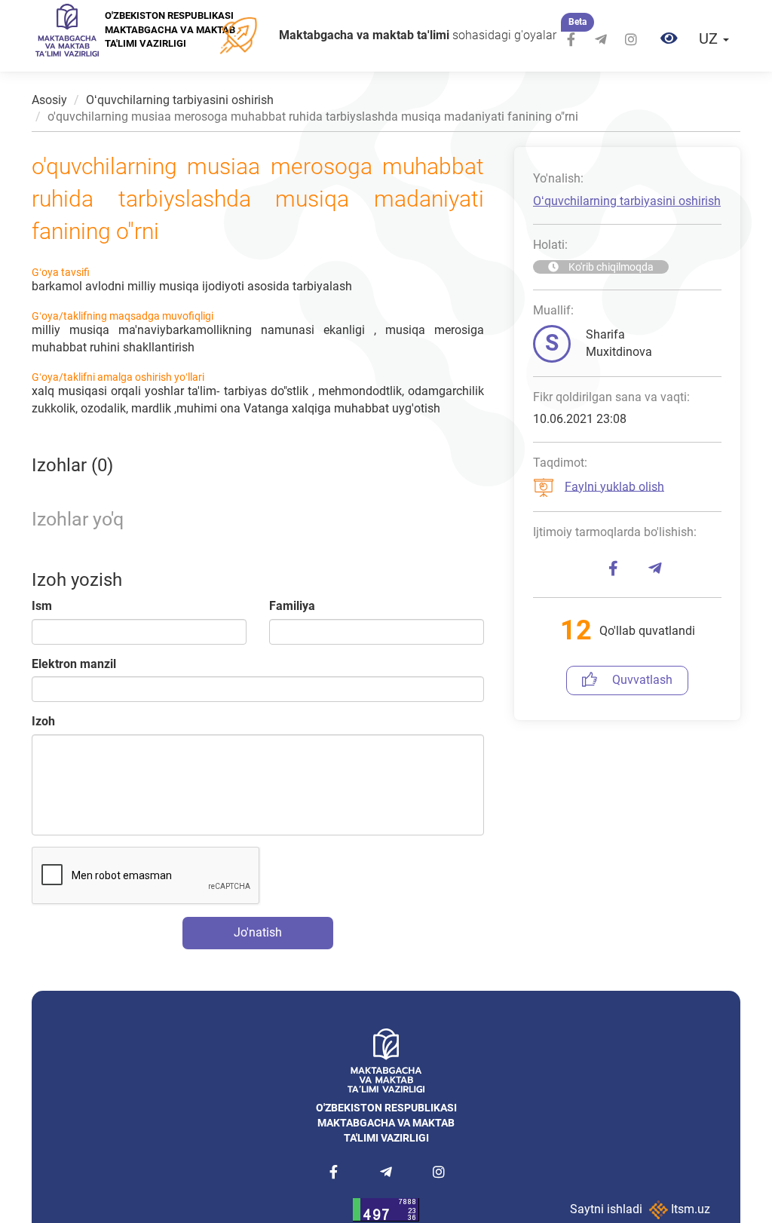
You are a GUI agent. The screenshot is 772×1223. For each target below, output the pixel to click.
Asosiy (49, 100)
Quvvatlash (642, 680)
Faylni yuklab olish (614, 486)
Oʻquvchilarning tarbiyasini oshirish (180, 100)
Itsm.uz (689, 1209)
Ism (42, 606)
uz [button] (710, 38)
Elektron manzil (74, 664)
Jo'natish (258, 932)
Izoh (43, 721)
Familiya (292, 606)
